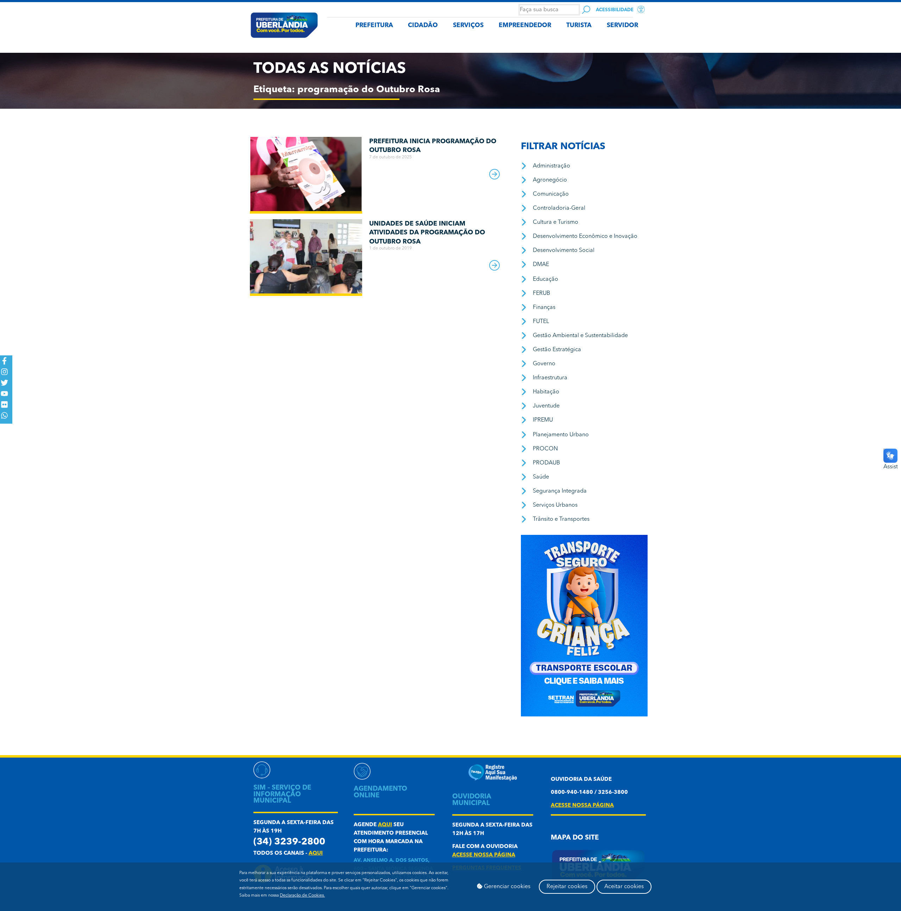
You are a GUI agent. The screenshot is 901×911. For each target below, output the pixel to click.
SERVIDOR (622, 26)
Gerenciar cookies (506, 887)
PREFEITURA (374, 26)
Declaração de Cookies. (302, 895)
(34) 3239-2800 (289, 842)
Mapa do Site (575, 838)
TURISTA (579, 26)
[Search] (586, 9)
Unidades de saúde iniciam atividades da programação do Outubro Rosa (427, 233)
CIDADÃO (423, 26)
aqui (316, 853)
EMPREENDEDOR (525, 26)
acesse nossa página (483, 855)
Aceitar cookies (624, 887)
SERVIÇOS (468, 26)
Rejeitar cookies (567, 887)
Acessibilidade (615, 10)
